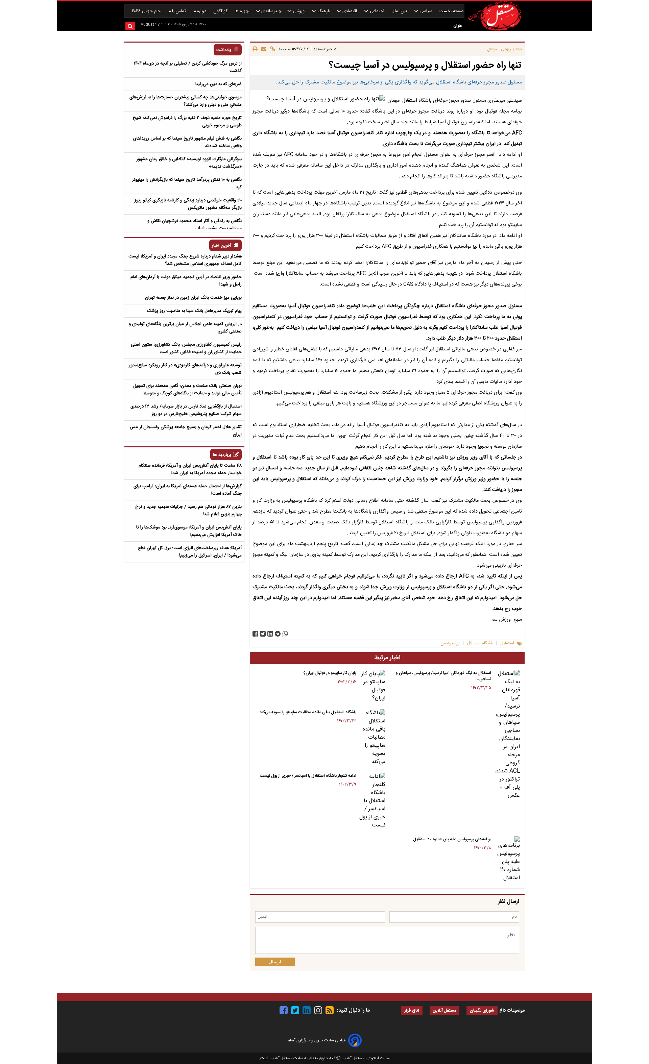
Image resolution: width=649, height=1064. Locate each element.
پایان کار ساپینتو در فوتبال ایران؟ (330, 673)
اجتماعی (377, 11)
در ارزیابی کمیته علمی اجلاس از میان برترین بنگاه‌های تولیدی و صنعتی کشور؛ (185, 327)
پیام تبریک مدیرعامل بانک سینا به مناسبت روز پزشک (194, 311)
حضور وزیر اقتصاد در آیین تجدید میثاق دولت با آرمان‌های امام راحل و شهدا (186, 280)
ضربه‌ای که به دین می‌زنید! (218, 84)
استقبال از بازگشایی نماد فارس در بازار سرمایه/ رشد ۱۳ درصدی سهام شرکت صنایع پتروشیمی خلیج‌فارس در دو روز (186, 410)
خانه (518, 49)
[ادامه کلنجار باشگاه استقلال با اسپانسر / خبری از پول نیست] (372, 801)
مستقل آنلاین (444, 1010)
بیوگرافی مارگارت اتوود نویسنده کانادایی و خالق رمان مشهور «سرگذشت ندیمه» (189, 162)
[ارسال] (262, 49)
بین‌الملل (399, 11)
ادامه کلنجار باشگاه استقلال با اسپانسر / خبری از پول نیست (308, 775)
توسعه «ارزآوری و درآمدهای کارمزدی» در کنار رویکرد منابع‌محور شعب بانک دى (185, 369)
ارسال (275, 961)
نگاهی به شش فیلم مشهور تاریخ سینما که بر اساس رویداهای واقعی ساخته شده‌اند (187, 142)
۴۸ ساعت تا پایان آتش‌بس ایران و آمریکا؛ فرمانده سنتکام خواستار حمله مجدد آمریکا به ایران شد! (190, 469)
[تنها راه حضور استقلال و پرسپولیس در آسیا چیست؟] (278, 633)
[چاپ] (255, 49)
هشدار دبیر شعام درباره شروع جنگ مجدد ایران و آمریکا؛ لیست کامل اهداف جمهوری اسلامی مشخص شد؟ (185, 260)
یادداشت (223, 50)
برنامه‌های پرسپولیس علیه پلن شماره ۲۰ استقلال (452, 839)
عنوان (457, 26)
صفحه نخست (451, 11)
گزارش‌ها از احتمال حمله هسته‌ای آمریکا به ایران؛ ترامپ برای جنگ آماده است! (188, 489)
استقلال (507, 643)
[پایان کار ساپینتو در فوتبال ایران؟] (372, 686)
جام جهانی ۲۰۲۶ (147, 11)
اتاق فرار (411, 1010)
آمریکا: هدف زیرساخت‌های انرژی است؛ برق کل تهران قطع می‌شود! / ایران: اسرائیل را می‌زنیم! (190, 551)
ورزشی (299, 11)
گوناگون (221, 11)
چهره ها (242, 11)
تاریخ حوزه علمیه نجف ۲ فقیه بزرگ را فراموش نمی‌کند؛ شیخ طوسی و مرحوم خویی (187, 121)
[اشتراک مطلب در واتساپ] (285, 634)
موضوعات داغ (512, 1010)
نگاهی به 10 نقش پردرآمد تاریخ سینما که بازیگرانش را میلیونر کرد (187, 183)
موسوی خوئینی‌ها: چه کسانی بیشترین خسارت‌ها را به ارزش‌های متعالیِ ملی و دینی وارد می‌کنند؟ (185, 101)
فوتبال (492, 49)
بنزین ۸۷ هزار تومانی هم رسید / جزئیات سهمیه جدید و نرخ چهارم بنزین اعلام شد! (188, 510)
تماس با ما (177, 11)
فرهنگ (323, 11)
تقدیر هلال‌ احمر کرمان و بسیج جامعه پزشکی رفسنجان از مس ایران (186, 430)
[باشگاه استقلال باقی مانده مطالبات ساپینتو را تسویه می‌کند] (372, 737)
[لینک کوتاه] (271, 49)
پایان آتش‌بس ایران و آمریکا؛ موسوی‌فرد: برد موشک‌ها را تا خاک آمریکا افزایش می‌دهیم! (189, 531)
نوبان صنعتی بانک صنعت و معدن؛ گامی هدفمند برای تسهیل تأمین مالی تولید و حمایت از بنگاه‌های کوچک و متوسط (187, 389)
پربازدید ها (222, 455)
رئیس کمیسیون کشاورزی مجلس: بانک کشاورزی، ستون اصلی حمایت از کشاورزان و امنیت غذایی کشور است (186, 348)
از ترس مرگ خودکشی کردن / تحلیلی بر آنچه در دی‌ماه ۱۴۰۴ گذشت (188, 67)
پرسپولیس (450, 643)
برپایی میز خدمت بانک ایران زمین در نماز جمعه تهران (193, 297)
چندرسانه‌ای (271, 11)
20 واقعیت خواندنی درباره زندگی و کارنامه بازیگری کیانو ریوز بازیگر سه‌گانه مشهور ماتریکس (188, 204)
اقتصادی (349, 11)
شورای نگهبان (482, 1010)
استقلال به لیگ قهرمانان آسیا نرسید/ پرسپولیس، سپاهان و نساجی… (443, 676)
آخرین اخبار (221, 245)
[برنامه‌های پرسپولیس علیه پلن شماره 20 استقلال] (507, 859)
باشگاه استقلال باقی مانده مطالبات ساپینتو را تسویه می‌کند (308, 712)
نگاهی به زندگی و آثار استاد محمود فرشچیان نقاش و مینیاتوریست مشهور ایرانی (194, 224)
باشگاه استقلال (480, 643)
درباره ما (200, 11)
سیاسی (426, 11)
